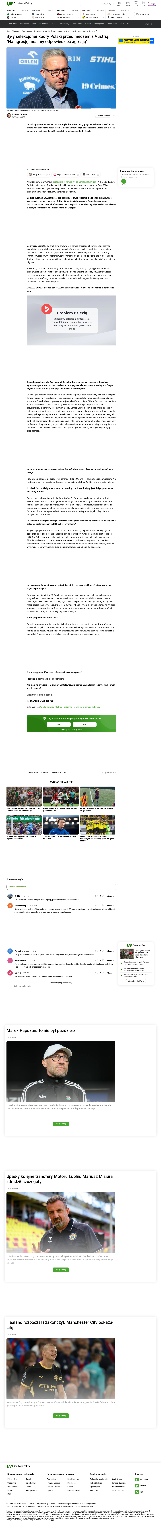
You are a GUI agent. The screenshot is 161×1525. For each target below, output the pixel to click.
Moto (122, 24)
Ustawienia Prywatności (67, 1503)
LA (128, 24)
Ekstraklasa (51, 1479)
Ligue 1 (50, 1490)
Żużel (52, 24)
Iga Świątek (95, 1487)
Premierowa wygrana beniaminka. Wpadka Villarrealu (21, 837)
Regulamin (91, 1503)
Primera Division (53, 1487)
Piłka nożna (24, 24)
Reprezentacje (56, 772)
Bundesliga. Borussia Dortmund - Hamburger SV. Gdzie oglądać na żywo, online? (97, 838)
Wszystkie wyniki (142, 14)
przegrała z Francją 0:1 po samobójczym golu (75, 182)
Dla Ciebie (12, 24)
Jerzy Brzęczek (27, 31)
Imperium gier (87, 1506)
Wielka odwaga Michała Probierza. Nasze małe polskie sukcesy (70, 707)
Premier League (53, 1483)
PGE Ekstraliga (73, 1490)
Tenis (34, 24)
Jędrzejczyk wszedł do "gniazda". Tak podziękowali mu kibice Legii (23, 809)
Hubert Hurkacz (118, 1490)
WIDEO (88, 24)
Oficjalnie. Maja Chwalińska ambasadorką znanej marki (134, 969)
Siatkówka (43, 24)
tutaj (52, 1520)
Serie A (70, 1487)
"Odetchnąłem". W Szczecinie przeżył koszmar (59, 837)
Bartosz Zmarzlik (119, 1483)
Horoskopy (19, 1506)
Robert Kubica (96, 1483)
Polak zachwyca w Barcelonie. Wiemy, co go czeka (96, 809)
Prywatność (50, 1503)
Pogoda (9, 1506)
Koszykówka (112, 24)
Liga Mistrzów (73, 1479)
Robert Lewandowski (98, 1479)
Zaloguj (152, 4)
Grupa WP (22, 1503)
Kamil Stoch (117, 1479)
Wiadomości (69, 1506)
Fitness (10, 1490)
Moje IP (59, 1506)
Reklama (81, 1503)
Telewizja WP (42, 1506)
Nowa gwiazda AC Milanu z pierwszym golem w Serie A (60, 809)
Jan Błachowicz (118, 1487)
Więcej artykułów (135, 981)
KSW (9, 1494)
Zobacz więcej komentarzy (61, 983)
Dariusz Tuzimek (19, 114)
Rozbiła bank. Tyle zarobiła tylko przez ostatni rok (136, 976)
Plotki (52, 1506)
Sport (78, 1506)
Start (8, 31)
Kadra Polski (45, 772)
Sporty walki (77, 24)
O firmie (31, 1503)
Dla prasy (40, 1503)
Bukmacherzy (63, 24)
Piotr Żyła (94, 1490)
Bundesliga (71, 1483)
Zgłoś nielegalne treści (22, 986)
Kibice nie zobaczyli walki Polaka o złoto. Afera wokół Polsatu (136, 963)
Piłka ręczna (99, 24)
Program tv (30, 1506)
